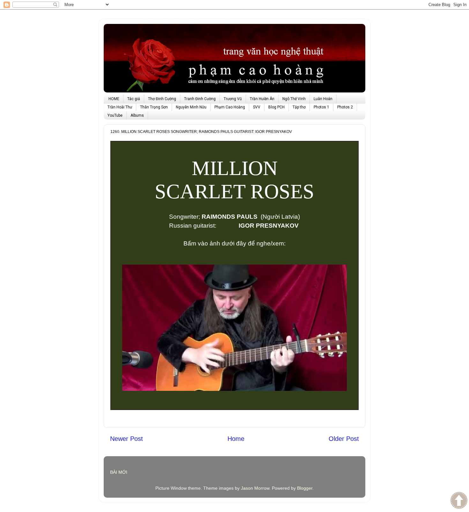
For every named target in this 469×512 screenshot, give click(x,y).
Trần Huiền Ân (262, 99)
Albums (137, 115)
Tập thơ (299, 107)
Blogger (304, 488)
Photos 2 (345, 107)
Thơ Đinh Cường (162, 99)
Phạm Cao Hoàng (229, 107)
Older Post (344, 438)
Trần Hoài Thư (120, 107)
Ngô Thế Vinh (294, 99)
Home (235, 438)
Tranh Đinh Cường (200, 99)
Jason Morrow (255, 488)
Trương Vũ (233, 99)
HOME (113, 99)
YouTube (115, 115)
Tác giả (133, 99)
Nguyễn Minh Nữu (191, 107)
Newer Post (126, 438)
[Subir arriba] (458, 501)
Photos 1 (321, 107)
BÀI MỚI (118, 472)
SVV (256, 107)
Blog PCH (276, 107)
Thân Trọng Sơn (154, 107)
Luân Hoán (323, 99)
